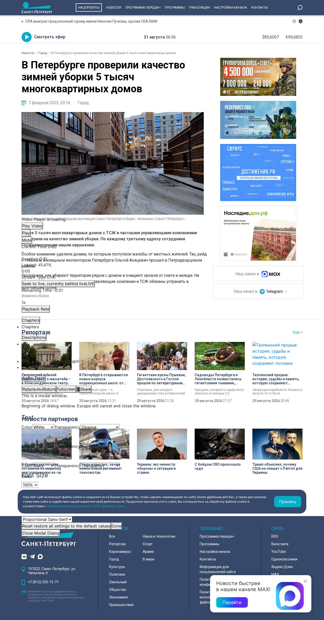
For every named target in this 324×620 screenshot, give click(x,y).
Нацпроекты (88, 7)
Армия (148, 552)
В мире (148, 559)
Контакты (259, 7)
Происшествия (121, 605)
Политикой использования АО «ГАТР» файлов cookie (85, 506)
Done (116, 525)
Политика (117, 574)
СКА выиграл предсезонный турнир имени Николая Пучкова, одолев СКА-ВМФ (91, 21)
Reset (66, 525)
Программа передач (142, 7)
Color (27, 427)
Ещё (296, 332)
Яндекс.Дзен (282, 567)
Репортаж (36, 332)
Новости (113, 7)
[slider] (113, 268)
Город (83, 102)
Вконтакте (280, 544)
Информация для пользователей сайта (218, 569)
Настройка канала (215, 552)
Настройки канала (230, 7)
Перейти (231, 602)
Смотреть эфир (49, 36)
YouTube (278, 552)
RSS (274, 536)
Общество (117, 590)
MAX (275, 574)
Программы (175, 7)
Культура (117, 567)
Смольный (118, 582)
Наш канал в (247, 274)
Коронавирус (120, 552)
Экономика (118, 597)
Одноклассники (284, 559)
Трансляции (199, 7)
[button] (300, 21)
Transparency (67, 427)
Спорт (148, 544)
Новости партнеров (50, 419)
